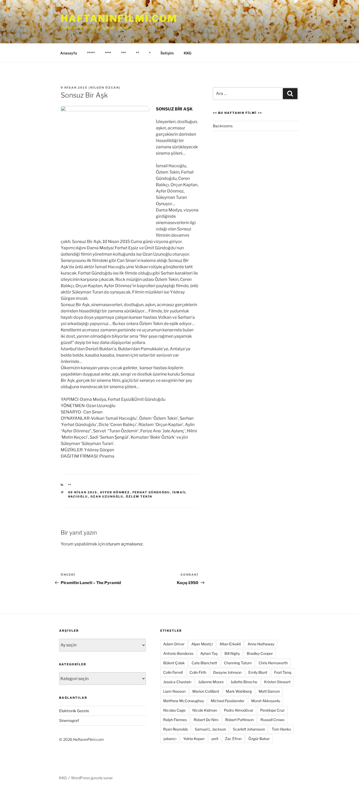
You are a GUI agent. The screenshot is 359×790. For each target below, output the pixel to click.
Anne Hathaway (261, 644)
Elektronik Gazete (74, 710)
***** (91, 53)
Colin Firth (197, 672)
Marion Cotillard (205, 691)
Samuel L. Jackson (210, 729)
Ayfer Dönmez (115, 492)
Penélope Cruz (272, 710)
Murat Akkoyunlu (265, 700)
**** (108, 53)
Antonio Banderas (178, 653)
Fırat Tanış (282, 672)
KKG (187, 53)
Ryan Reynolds (175, 729)
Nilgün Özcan (104, 87)
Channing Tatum (238, 663)
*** (123, 53)
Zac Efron (233, 738)
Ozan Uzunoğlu (107, 496)
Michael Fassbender (227, 700)
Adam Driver (173, 644)
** (137, 53)
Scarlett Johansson (249, 729)
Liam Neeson (174, 691)
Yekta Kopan (193, 738)
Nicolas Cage (174, 710)
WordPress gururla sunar (92, 778)
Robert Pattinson (239, 719)
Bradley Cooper (260, 653)
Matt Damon (269, 691)
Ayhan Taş (209, 653)
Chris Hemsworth (273, 663)
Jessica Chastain (177, 682)
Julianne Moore (211, 682)
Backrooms (223, 126)
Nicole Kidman (204, 710)
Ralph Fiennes (175, 719)
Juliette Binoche (243, 682)
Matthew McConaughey (183, 700)
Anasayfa (68, 53)
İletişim (167, 53)
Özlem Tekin (139, 496)
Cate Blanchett (204, 663)
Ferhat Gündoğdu (151, 492)
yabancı (169, 738)
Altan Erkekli (230, 644)
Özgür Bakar (259, 738)
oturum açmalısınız (124, 543)
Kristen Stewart (277, 682)
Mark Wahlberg (239, 691)
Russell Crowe (272, 719)
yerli (214, 738)
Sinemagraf (69, 720)
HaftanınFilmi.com (119, 18)
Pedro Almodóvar (238, 710)
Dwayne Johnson (227, 672)
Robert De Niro (206, 719)
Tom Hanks (281, 729)
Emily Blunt (257, 672)
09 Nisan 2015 (83, 492)
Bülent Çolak (174, 663)
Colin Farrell (173, 672)
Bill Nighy (232, 653)
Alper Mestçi (202, 644)
